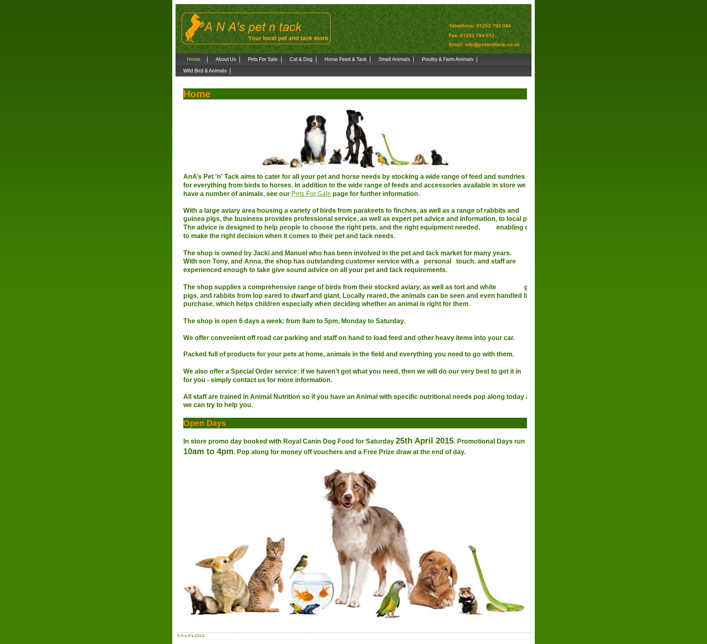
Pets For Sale (263, 59)
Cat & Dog (301, 59)
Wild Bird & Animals (205, 71)
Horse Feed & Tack (345, 59)
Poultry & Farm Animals (447, 59)
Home (193, 59)
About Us (226, 59)
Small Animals (394, 59)
